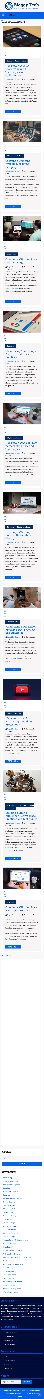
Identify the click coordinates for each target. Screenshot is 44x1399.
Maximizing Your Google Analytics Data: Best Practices (21, 354)
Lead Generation (9, 1230)
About (7, 1356)
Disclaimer (9, 1368)
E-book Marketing (10, 1209)
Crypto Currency (10, 1202)
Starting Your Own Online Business (17, 1257)
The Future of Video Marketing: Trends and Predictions (19, 721)
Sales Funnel (8, 1247)
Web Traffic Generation (12, 1282)
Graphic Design (9, 1223)
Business (10, 346)
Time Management (10, 1268)
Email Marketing (9, 1216)
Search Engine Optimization (14, 1250)
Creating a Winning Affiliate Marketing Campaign (17, 163)
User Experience (9, 1275)
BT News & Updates (10, 1192)
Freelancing (7, 1219)
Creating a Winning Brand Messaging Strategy (22, 909)
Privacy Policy (10, 1360)
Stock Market (8, 1261)
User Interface (8, 1278)
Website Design (9, 1285)
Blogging (10, 527)
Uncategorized (13, 622)
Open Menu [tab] (10, 14)
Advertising (11, 254)
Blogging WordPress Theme (15, 1391)
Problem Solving (9, 1244)
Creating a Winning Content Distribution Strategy (18, 535)
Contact (7, 1364)
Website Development (12, 1289)
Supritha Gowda (13, 79)
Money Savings (9, 1237)
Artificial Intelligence (11, 1185)
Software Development (12, 1254)
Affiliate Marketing (14, 156)
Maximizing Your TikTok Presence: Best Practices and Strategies (20, 629)
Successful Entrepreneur (13, 1264)
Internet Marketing (10, 1226)
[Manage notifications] (39, 1394)
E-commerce (8, 1212)
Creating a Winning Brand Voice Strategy (22, 261)
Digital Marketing (14, 438)
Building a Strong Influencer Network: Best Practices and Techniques (21, 815)
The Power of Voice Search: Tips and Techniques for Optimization (17, 70)
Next (9, 956)
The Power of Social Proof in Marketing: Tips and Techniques (21, 445)
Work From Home (10, 1292)
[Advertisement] (22, 1051)
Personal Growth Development (15, 1240)
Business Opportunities (16, 61)
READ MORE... (14, 112)
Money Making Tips (11, 1233)
